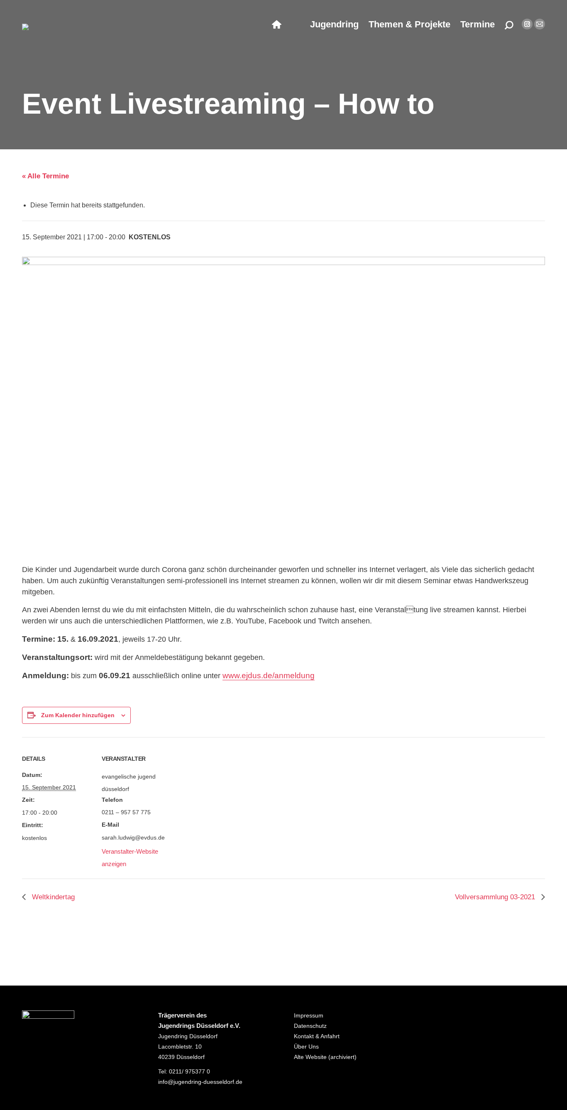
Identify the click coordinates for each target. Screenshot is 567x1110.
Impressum (308, 1015)
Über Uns (306, 1046)
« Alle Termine (45, 176)
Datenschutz (310, 1025)
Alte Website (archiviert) (325, 1057)
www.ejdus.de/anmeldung (268, 675)
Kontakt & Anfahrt (317, 1036)
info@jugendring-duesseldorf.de (200, 1081)
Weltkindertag (52, 897)
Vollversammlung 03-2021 (496, 897)
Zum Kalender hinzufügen (78, 715)
